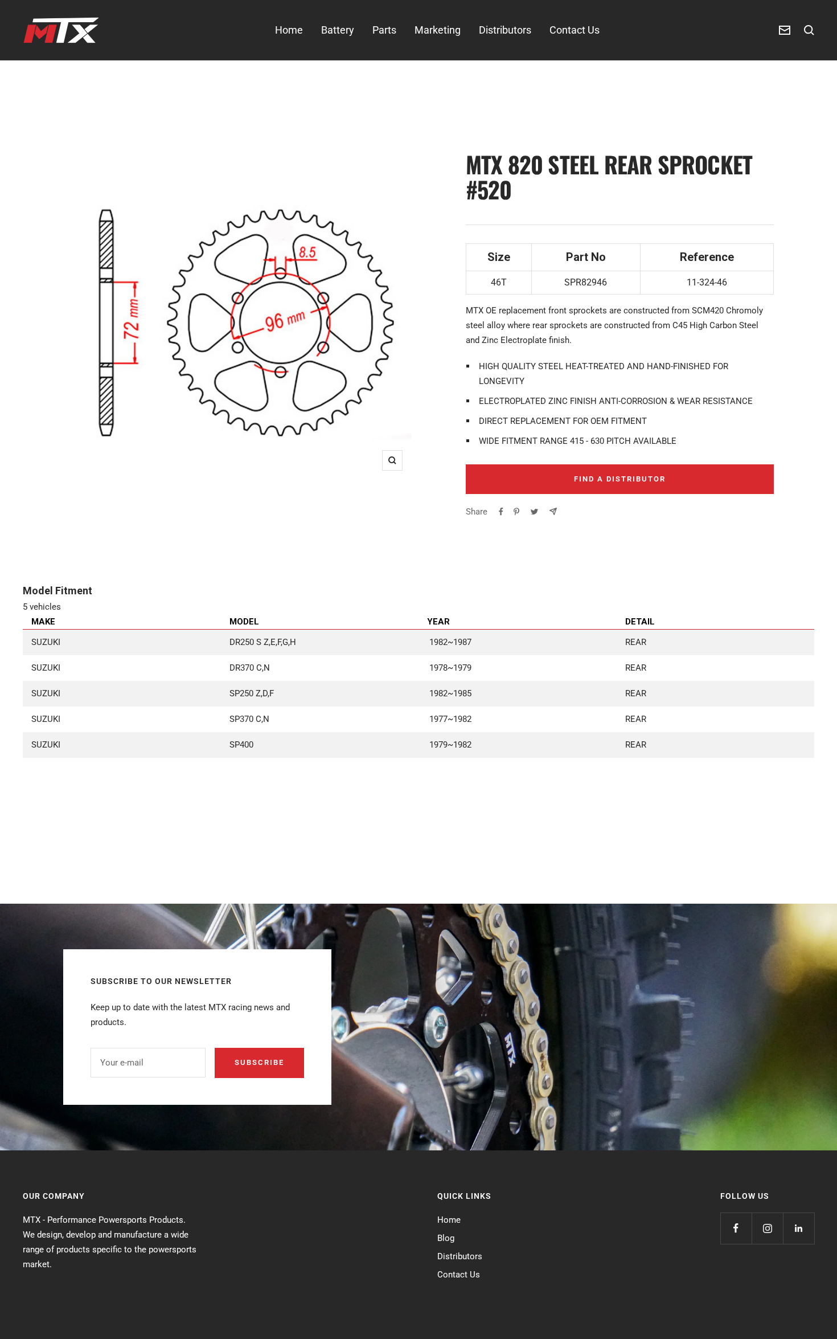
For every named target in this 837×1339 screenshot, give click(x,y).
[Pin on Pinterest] (516, 512)
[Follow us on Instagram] (767, 1228)
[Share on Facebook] (501, 512)
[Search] (809, 30)
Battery (337, 30)
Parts (384, 30)
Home (289, 30)
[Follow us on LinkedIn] (798, 1228)
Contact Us (574, 30)
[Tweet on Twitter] (534, 512)
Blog (445, 1238)
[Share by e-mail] (553, 511)
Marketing (438, 30)
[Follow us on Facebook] (736, 1228)
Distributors (505, 30)
